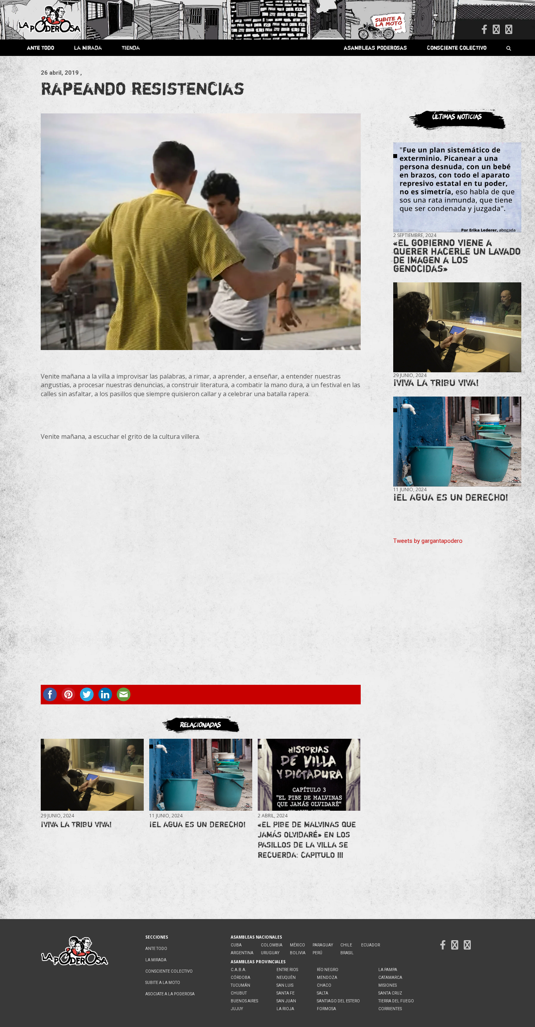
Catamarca (390, 977)
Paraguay (323, 945)
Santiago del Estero (338, 1001)
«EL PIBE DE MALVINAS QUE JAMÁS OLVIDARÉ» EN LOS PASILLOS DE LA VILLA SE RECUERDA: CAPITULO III (307, 839)
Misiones (387, 985)
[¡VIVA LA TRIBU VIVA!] (92, 775)
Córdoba (240, 977)
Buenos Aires (244, 1001)
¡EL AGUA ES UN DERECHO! (197, 824)
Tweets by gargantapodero (428, 540)
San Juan (286, 1001)
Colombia (271, 945)
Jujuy (237, 1009)
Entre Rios (287, 970)
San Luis (285, 985)
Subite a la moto (162, 982)
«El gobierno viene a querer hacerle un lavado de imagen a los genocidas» (457, 255)
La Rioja (285, 1009)
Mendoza (327, 977)
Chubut (239, 993)
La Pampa (387, 970)
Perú (317, 953)
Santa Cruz (390, 993)
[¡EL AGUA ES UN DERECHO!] (200, 775)
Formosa (326, 1009)
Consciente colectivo (456, 47)
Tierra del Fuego (396, 1001)
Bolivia (297, 953)
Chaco (324, 985)
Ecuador (370, 945)
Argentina (242, 953)
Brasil (347, 953)
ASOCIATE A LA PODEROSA (170, 994)
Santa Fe (286, 993)
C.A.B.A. (238, 970)
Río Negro (327, 970)
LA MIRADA (88, 47)
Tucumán (240, 985)
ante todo (40, 47)
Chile (346, 945)
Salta (322, 993)
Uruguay (270, 953)
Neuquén (286, 977)
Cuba (236, 945)
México (297, 945)
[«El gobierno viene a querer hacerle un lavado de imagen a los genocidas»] (457, 187)
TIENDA (131, 47)
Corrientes (390, 1009)
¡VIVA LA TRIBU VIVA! (76, 824)
